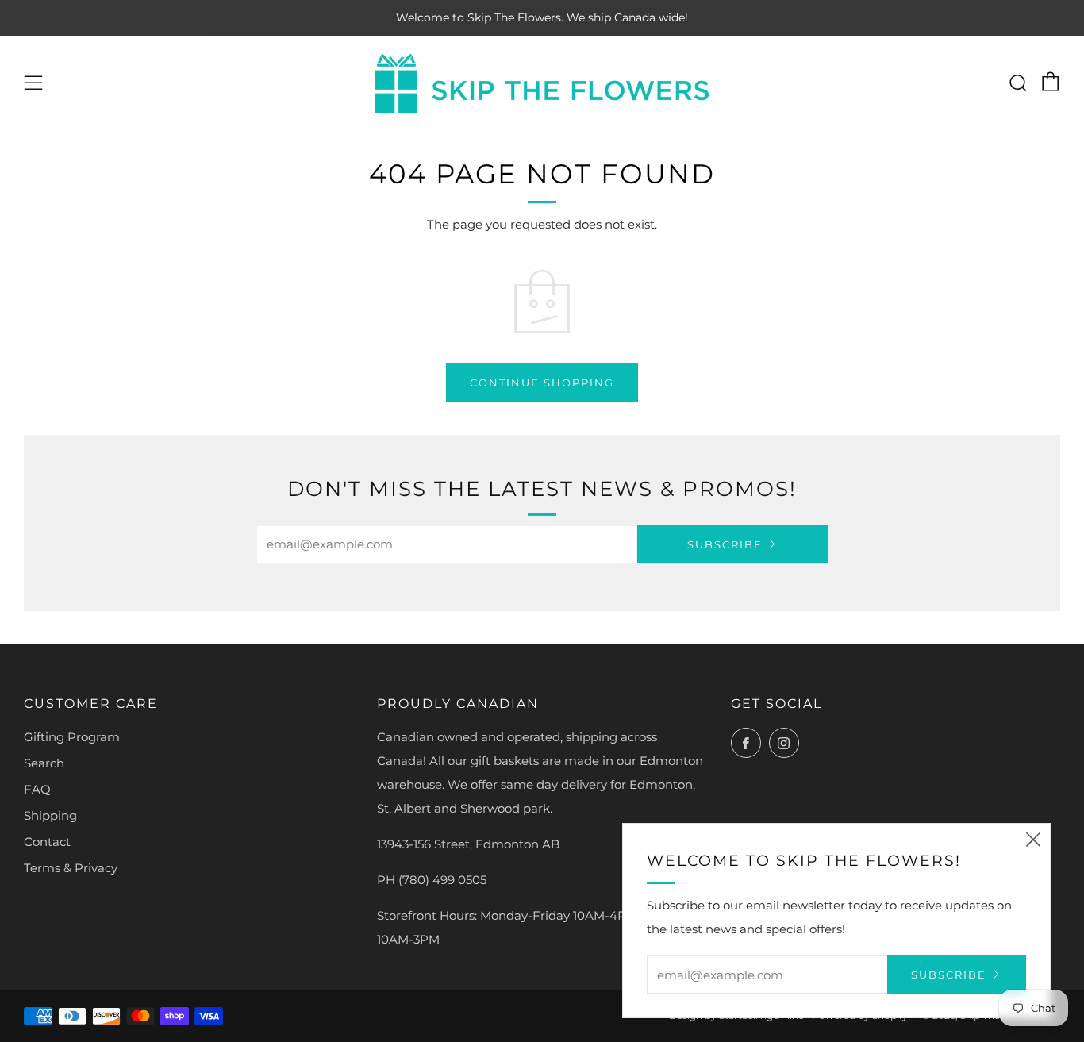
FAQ (37, 789)
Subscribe (725, 544)
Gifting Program (72, 736)
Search (44, 763)
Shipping (50, 815)
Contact (47, 841)
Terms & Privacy (70, 867)
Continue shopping (542, 382)
